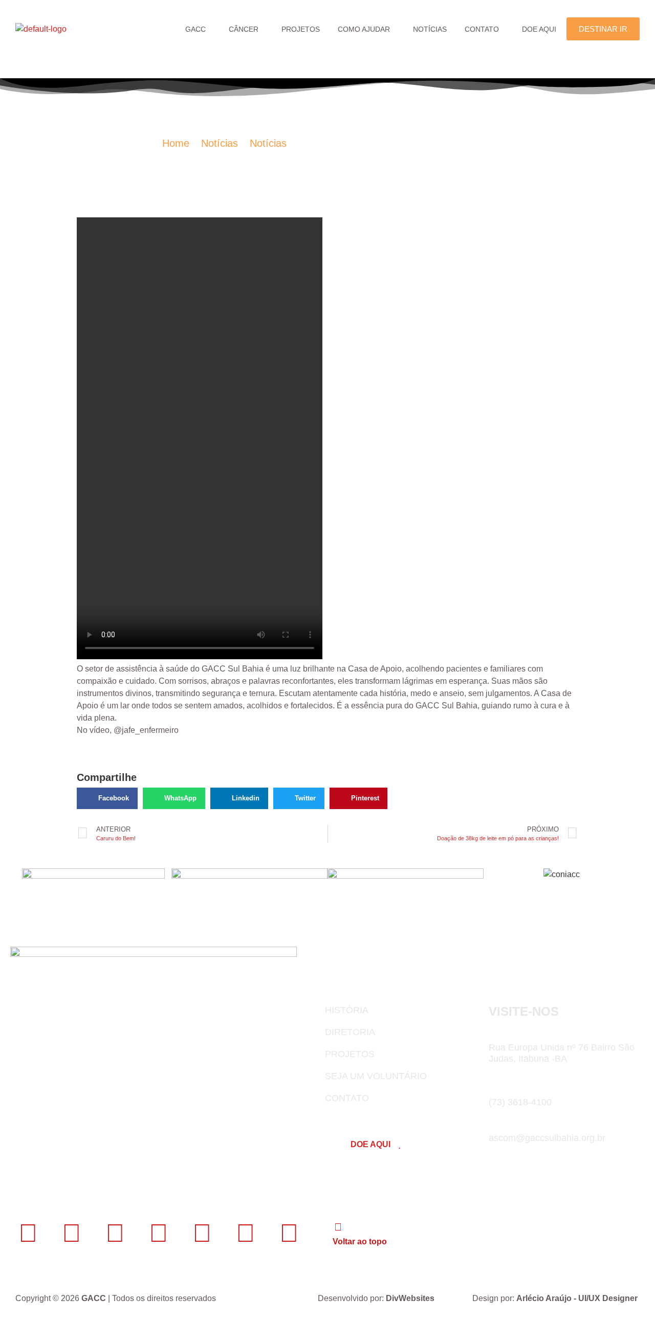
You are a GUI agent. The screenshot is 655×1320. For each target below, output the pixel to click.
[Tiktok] (289, 1233)
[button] (198, 29)
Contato (482, 29)
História (346, 1010)
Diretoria (350, 1032)
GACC (195, 29)
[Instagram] (115, 1233)
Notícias (430, 29)
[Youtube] (202, 1233)
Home (175, 143)
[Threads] (245, 1233)
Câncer (243, 29)
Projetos (300, 29)
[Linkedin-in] (71, 1233)
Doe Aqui (539, 29)
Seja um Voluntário (376, 1076)
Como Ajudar (364, 29)
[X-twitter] (158, 1233)
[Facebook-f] (28, 1233)
